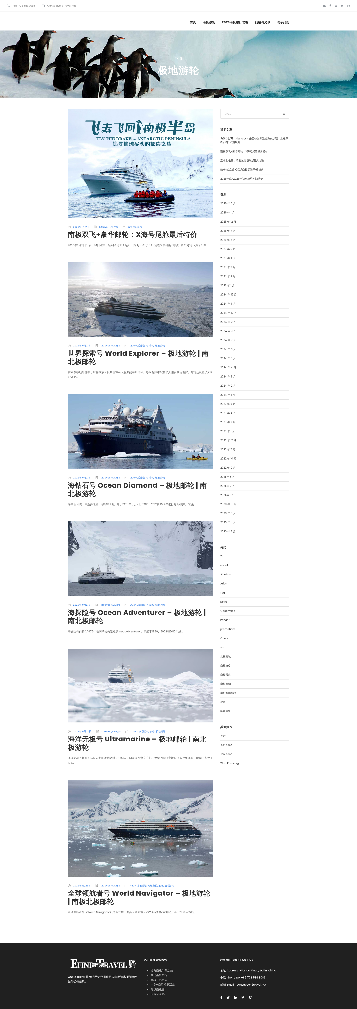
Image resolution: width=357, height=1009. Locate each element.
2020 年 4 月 (228, 522)
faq (222, 593)
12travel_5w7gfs (108, 227)
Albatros (225, 574)
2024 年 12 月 (228, 294)
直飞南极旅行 (159, 975)
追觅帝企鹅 (158, 994)
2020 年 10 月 (228, 504)
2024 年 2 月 (228, 386)
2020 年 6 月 (228, 513)
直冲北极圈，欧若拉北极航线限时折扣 (242, 160)
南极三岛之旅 (159, 980)
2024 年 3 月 (228, 376)
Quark (133, 345)
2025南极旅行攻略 (235, 22)
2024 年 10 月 (228, 313)
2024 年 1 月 (227, 395)
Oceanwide (227, 611)
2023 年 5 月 (227, 404)
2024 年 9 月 (228, 322)
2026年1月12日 (81, 227)
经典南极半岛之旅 (162, 970)
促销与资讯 (262, 22)
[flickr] (336, 6)
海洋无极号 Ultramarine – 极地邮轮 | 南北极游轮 (137, 743)
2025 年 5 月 (227, 249)
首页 (193, 22)
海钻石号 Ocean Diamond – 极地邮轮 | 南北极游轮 (137, 489)
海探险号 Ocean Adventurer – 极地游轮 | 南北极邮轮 (137, 617)
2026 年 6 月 (228, 203)
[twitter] (342, 6)
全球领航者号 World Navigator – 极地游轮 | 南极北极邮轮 (139, 897)
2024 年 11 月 (228, 304)
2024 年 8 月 (228, 331)
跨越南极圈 (158, 989)
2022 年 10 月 (228, 458)
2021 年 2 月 (227, 486)
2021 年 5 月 (227, 477)
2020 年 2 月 (228, 531)
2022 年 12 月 (228, 440)
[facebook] (330, 6)
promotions (135, 227)
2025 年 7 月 (228, 231)
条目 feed (226, 745)
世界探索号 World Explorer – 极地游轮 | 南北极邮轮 (138, 357)
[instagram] (348, 6)
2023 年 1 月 (227, 431)
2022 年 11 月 (227, 449)
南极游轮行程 (228, 693)
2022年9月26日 (82, 885)
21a (222, 556)
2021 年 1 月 (227, 495)
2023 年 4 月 (228, 413)
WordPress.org (229, 763)
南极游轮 (209, 22)
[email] (324, 6)
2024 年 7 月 (228, 340)
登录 (223, 736)
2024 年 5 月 (228, 358)
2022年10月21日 (82, 345)
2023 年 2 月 (227, 422)
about (224, 565)
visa (222, 647)
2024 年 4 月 (228, 367)
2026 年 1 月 (227, 212)
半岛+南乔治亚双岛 (163, 984)
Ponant (225, 620)
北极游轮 (142, 885)
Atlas (133, 885)
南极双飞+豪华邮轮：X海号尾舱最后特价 (132, 234)
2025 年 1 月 (227, 285)
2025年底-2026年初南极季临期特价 (241, 179)
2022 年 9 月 (228, 468)
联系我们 (283, 22)
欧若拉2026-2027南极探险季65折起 (242, 169)
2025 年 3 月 (227, 267)
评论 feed (226, 754)
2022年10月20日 (82, 731)
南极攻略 (225, 665)
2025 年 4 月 (228, 258)
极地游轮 (160, 345)
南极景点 (225, 675)
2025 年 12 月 (228, 222)
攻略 (151, 345)
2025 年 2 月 (227, 276)
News (223, 602)
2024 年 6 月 (228, 349)
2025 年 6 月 (228, 240)
